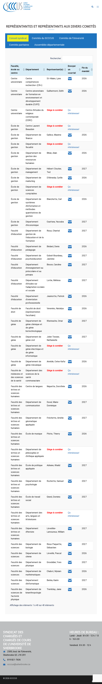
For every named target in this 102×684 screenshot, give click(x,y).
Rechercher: (55, 58)
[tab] (18, 38)
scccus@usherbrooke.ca (18, 664)
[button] (92, 7)
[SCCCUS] (17, 7)
